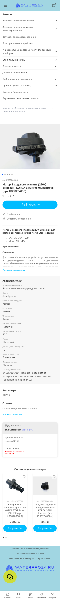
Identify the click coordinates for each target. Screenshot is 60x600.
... (52, 108)
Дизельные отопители (14, 72)
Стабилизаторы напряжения (17, 79)
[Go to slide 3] (7, 174)
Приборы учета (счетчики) (16, 85)
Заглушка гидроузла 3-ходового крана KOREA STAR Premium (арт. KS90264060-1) (45, 510)
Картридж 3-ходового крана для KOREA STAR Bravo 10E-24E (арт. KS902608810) (15, 510)
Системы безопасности (15, 91)
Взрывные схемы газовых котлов (20, 98)
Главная (6, 108)
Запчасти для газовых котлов (30, 108)
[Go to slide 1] (2, 174)
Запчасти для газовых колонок (19, 36)
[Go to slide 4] (9, 174)
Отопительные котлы (13, 59)
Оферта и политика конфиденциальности (30, 548)
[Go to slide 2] (5, 174)
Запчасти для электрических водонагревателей (17, 29)
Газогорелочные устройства (17, 43)
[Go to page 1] (3, 537)
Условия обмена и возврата (21, 558)
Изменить (27, 429)
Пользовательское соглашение (30, 553)
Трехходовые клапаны (14, 111)
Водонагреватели (12, 66)
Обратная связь (44, 558)
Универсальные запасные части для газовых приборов (26, 51)
